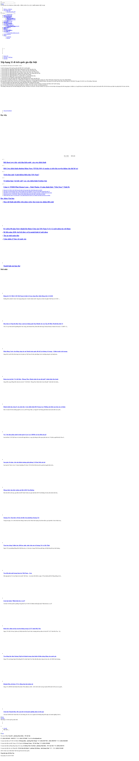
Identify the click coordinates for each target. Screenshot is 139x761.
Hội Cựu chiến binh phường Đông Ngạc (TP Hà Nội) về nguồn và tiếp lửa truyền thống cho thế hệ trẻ (40, 168)
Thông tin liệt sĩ (7, 34)
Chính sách (6, 21)
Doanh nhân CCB (7, 22)
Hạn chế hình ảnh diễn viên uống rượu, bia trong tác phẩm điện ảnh (28, 202)
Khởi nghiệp (9, 23)
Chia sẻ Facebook (7, 110)
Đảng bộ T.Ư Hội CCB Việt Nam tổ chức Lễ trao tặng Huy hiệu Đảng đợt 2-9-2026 (22, 190)
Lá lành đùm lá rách (10, 19)
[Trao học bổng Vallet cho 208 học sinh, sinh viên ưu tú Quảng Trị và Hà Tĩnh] (14, 542)
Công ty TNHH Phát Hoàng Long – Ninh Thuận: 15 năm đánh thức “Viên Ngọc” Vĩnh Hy (36, 187)
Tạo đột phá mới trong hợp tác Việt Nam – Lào (17, 573)
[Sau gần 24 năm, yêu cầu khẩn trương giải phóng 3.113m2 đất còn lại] (14, 459)
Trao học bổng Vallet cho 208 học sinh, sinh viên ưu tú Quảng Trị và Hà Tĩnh (26, 545)
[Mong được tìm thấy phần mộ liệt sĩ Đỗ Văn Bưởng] (14, 487)
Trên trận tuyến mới (10, 11)
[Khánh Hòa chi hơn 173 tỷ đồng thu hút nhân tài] (14, 681)
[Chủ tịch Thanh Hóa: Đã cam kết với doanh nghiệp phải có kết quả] (14, 708)
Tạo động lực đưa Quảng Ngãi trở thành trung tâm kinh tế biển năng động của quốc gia (29, 656)
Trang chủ (5, 56)
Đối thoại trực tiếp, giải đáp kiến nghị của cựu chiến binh (24, 162)
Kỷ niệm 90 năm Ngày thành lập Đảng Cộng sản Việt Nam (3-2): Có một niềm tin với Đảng (37, 229)
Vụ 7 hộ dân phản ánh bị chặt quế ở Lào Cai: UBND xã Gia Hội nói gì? (24, 434)
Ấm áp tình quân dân (11, 235)
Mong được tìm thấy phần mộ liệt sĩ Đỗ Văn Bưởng (18, 490)
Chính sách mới (10, 25)
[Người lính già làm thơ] (14, 262)
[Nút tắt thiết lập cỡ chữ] (4, 48)
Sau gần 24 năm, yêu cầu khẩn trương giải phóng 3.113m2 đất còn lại (24, 462)
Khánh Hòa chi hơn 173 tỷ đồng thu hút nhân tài (18, 684)
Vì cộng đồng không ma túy (12, 32)
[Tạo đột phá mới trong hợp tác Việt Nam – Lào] (14, 570)
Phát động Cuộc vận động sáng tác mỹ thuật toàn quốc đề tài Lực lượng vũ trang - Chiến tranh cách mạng (27, 192)
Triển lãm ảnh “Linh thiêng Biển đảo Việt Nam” (21, 175)
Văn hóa (5, 58)
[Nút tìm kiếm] (14, 13)
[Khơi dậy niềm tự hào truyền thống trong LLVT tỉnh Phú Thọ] (14, 625)
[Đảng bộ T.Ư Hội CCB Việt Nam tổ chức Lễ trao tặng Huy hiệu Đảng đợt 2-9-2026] (14, 293)
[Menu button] (1, 1)
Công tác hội (9, 14)
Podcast (8, 31)
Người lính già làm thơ (11, 266)
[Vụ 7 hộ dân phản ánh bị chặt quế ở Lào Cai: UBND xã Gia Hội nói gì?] (14, 431)
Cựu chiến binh (7, 10)
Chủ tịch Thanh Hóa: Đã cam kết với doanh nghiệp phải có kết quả (23, 711)
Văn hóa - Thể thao (7, 30)
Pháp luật (5, 31)
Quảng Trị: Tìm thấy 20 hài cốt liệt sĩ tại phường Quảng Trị (21, 517)
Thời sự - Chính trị (7, 9)
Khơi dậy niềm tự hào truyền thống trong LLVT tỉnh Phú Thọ (22, 628)
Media (4, 35)
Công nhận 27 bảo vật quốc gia (14, 239)
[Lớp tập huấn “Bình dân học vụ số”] (14, 598)
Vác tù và (8, 19)
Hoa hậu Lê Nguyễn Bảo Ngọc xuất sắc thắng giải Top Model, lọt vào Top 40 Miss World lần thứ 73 (26, 191)
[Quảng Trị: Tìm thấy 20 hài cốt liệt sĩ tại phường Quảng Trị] (14, 514)
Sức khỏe (5, 29)
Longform (8, 36)
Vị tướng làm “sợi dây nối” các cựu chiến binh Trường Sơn (25, 181)
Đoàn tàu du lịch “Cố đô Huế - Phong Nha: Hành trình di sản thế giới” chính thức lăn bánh (24, 194)
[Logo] (2, 4)
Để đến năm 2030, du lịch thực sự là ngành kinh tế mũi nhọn (25, 232)
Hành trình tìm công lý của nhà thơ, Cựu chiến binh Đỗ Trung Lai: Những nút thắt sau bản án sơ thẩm (26, 195)
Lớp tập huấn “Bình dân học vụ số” (14, 601)
